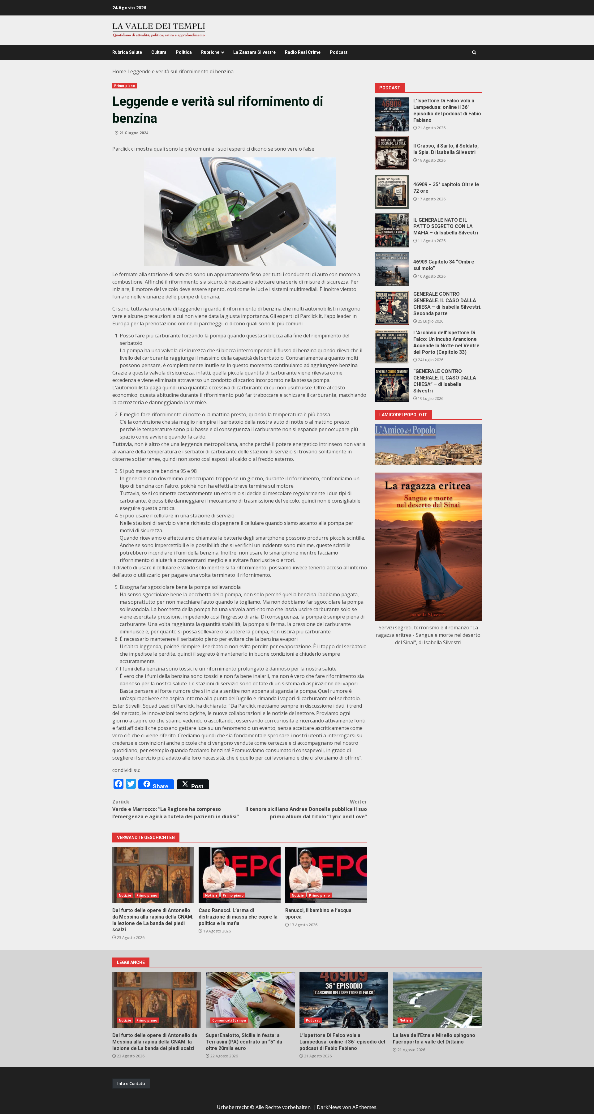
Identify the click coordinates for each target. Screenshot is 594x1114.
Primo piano (124, 86)
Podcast (338, 52)
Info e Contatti (131, 1083)
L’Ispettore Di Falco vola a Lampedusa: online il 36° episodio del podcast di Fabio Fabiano (392, 114)
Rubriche (210, 52)
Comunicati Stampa (229, 1020)
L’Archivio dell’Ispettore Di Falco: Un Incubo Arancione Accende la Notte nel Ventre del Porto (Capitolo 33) (392, 346)
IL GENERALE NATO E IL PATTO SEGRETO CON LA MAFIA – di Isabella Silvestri (392, 230)
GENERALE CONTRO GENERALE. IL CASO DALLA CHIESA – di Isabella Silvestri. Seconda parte (392, 308)
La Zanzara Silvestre (254, 52)
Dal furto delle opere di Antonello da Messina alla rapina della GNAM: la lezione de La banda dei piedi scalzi (153, 875)
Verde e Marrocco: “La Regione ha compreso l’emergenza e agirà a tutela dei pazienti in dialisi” (175, 809)
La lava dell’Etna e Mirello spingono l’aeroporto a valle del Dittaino (437, 1000)
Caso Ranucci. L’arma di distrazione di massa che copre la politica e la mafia (239, 875)
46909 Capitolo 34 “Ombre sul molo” (392, 269)
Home (119, 71)
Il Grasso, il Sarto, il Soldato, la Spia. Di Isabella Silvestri (392, 153)
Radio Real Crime (303, 52)
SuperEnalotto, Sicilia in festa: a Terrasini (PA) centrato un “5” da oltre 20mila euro (250, 1000)
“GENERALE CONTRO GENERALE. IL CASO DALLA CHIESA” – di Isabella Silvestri (392, 385)
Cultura (158, 52)
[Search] (474, 52)
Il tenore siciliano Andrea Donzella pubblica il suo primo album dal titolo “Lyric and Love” (306, 809)
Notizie (125, 895)
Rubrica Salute (127, 52)
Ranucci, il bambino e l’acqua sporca (326, 875)
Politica (184, 52)
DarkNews (329, 1107)
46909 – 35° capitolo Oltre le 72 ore (392, 192)
